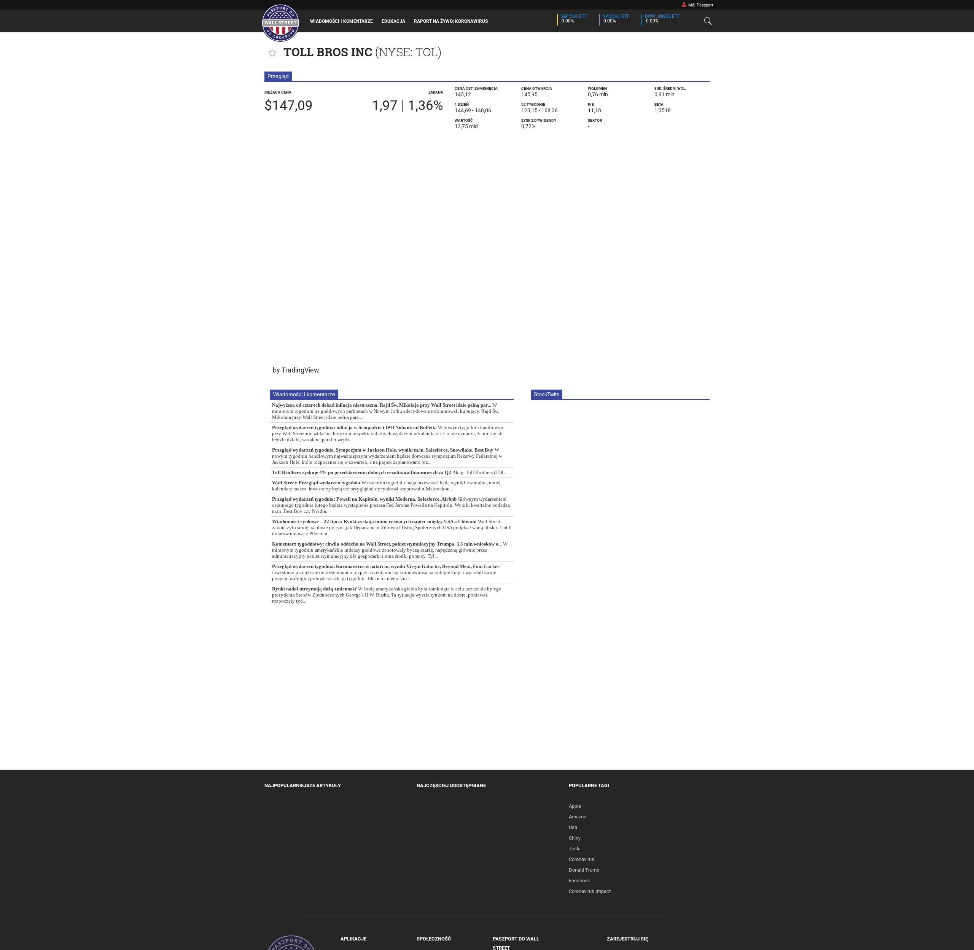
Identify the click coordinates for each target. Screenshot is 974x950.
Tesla (575, 848)
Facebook (579, 880)
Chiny (575, 838)
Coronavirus (581, 859)
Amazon (577, 817)
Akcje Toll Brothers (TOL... (390, 472)
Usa (573, 827)
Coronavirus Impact (590, 891)
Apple (575, 806)
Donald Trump (584, 870)
